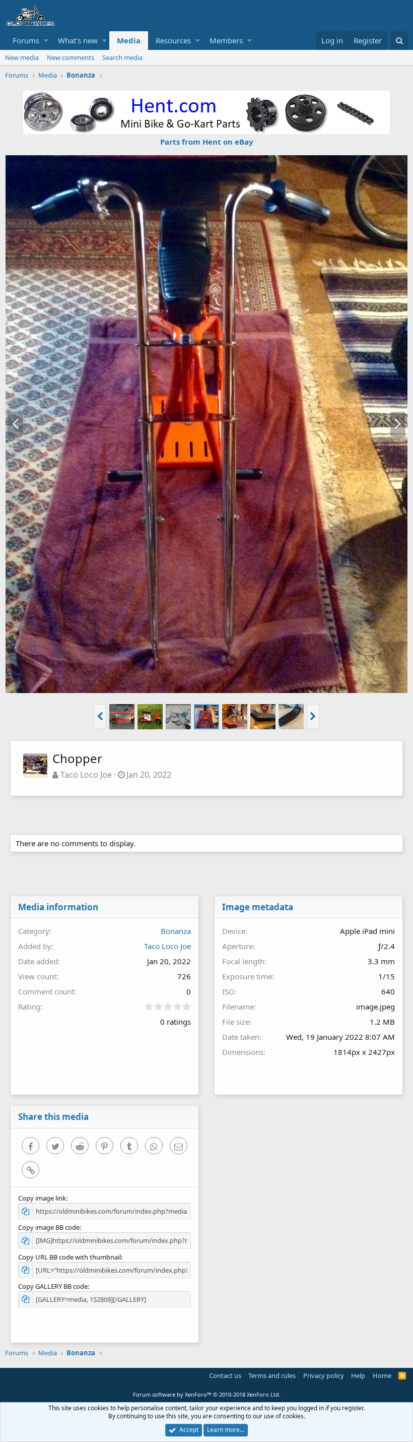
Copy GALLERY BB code (53, 1286)
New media (22, 57)
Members (226, 40)
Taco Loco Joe (86, 774)
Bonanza (176, 931)
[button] (46, 40)
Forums (26, 40)
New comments (70, 57)
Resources (173, 40)
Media (129, 40)
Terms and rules (272, 1375)
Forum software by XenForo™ (207, 1394)
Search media (122, 57)
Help (358, 1375)
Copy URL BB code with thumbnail (69, 1257)
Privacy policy (323, 1375)
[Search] (399, 40)
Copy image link (42, 1198)
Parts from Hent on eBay (206, 142)
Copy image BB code (49, 1227)
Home (382, 1375)
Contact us (225, 1375)
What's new (78, 40)
